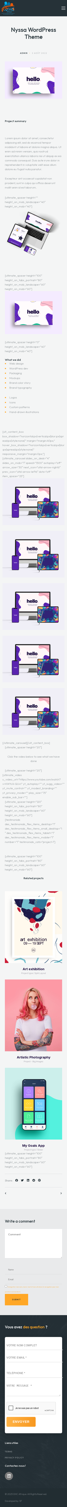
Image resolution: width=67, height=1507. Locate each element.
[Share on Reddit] (33, 1180)
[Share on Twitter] (22, 1180)
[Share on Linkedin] (27, 1180)
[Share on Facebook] (16, 1180)
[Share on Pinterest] (39, 1180)
